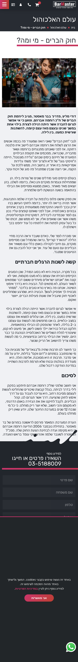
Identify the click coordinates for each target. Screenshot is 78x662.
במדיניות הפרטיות (26, 588)
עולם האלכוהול (58, 27)
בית (73, 27)
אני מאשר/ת (39, 598)
